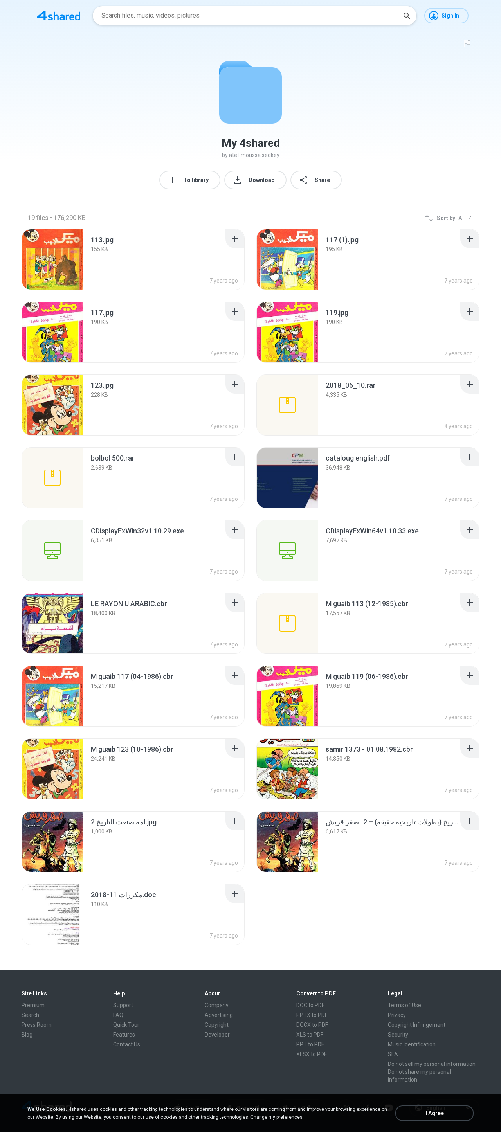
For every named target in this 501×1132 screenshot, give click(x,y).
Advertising (219, 1015)
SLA (393, 1054)
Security (398, 1034)
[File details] (52, 259)
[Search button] (406, 15)
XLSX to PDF (311, 1054)
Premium (33, 1005)
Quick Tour (126, 1025)
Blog (27, 1034)
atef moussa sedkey (254, 155)
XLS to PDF (309, 1034)
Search (30, 1015)
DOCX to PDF (312, 1025)
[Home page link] (58, 15)
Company (217, 1005)
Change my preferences (276, 1117)
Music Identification (412, 1044)
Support (123, 1005)
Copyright (217, 1025)
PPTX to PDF (312, 1015)
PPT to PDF (310, 1044)
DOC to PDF (310, 1005)
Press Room (37, 1025)
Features (124, 1034)
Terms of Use (404, 1005)
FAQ (118, 1015)
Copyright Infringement (416, 1025)
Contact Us (126, 1044)
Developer (217, 1034)
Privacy (397, 1015)
